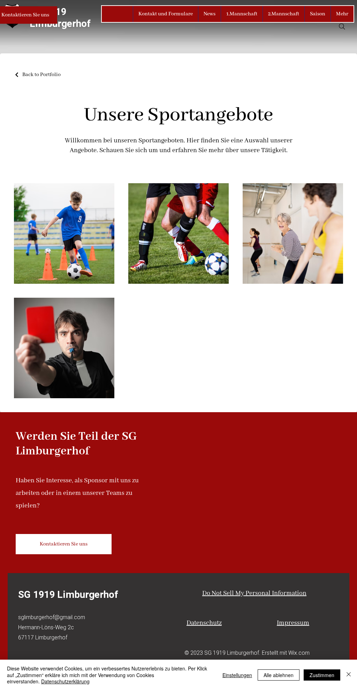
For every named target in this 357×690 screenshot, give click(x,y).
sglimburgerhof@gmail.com (51, 617)
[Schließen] (348, 674)
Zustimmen (322, 675)
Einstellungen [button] (237, 675)
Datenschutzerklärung (65, 681)
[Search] (342, 26)
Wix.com (299, 652)
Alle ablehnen (279, 675)
